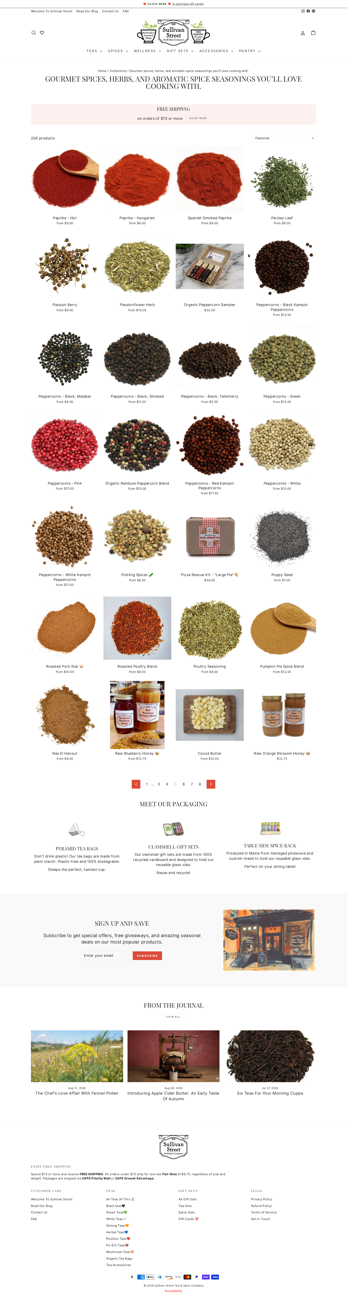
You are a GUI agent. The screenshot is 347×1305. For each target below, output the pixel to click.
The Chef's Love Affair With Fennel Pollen (76, 1093)
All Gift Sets (188, 1199)
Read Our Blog (87, 11)
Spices (116, 51)
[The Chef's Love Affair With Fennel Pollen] (77, 1056)
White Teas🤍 (116, 1219)
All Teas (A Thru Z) (120, 1199)
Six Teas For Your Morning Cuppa (270, 1093)
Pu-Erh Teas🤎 (117, 1245)
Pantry (248, 51)
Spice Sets (187, 1212)
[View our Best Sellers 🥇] (42, 32)
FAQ (126, 11)
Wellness (146, 51)
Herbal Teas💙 (117, 1232)
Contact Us (110, 11)
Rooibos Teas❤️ (118, 1239)
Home (102, 71)
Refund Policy (261, 1206)
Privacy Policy (261, 1199)
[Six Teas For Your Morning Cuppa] (270, 1056)
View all (173, 1016)
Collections (118, 71)
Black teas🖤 (116, 1206)
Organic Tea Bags (119, 1258)
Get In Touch (260, 1219)
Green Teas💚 (117, 1212)
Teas (93, 51)
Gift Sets (178, 51)
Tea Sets (185, 1206)
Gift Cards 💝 (189, 1219)
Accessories (214, 51)
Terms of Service (264, 1212)
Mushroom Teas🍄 (120, 1252)
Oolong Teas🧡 (117, 1225)
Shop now (64, 209)
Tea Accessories (118, 1265)
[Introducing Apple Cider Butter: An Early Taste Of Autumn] (174, 1056)
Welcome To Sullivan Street (51, 11)
